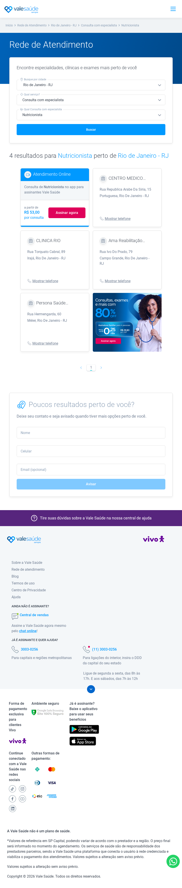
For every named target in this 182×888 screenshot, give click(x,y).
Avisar (91, 484)
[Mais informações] (91, 689)
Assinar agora (67, 213)
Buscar (91, 129)
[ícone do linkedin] (12, 808)
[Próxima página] (101, 367)
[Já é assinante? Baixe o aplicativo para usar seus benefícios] (84, 729)
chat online (28, 631)
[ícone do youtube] (22, 798)
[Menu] (173, 8)
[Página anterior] (81, 367)
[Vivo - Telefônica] (153, 540)
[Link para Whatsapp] (173, 861)
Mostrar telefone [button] (118, 219)
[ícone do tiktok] (12, 788)
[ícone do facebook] (12, 798)
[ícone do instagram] (22, 788)
